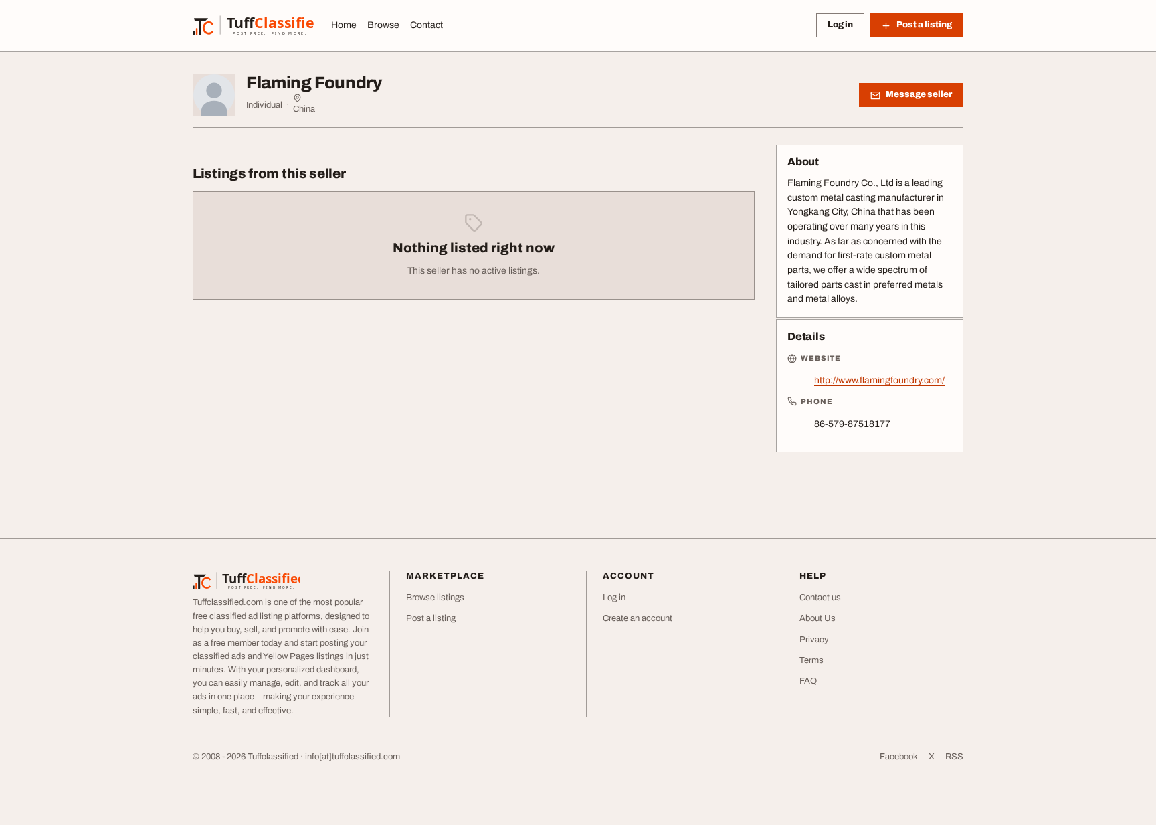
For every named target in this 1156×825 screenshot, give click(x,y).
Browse (383, 25)
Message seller (919, 94)
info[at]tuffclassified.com (352, 756)
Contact (426, 25)
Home (344, 25)
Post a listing (431, 618)
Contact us (820, 597)
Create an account (637, 618)
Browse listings (435, 597)
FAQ (808, 681)
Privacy (814, 639)
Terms (811, 660)
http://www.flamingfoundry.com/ (879, 380)
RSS (954, 756)
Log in (840, 24)
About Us (817, 618)
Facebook (899, 756)
